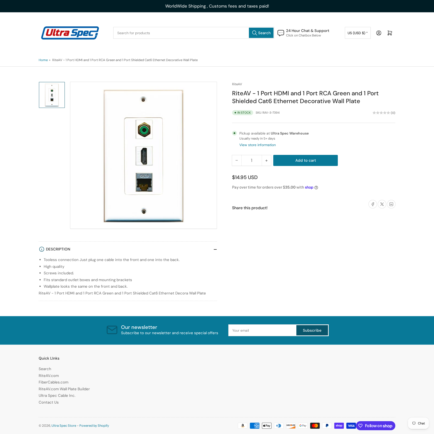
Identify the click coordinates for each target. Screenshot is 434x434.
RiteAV (237, 84)
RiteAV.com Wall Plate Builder (64, 389)
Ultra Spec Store (63, 425)
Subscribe (312, 330)
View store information (257, 145)
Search (45, 368)
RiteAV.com (49, 375)
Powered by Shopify (94, 425)
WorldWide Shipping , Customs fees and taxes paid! (217, 6)
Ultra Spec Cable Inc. (57, 395)
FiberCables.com (53, 382)
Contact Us (49, 402)
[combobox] (193, 33)
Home (43, 60)
